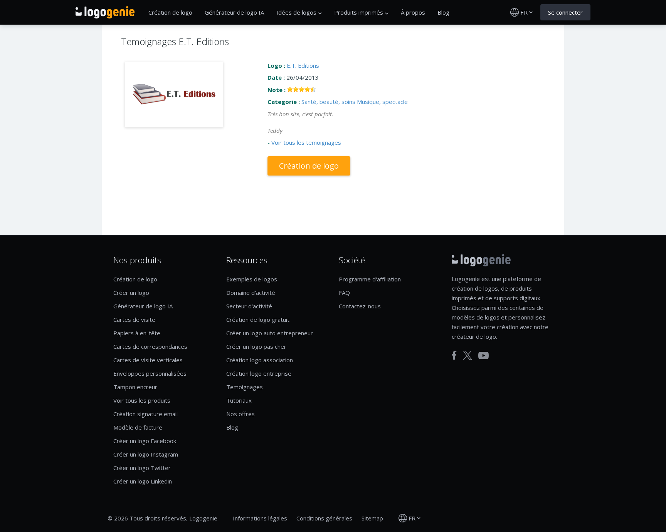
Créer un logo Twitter (142, 468)
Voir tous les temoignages (306, 142)
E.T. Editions (303, 65)
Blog (443, 12)
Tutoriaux (239, 400)
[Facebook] (454, 355)
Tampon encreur (135, 387)
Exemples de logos (251, 279)
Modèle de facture (137, 427)
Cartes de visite (134, 319)
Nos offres (240, 414)
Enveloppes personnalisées (150, 373)
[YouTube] (483, 355)
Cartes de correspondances (150, 346)
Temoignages (244, 387)
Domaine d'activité (250, 292)
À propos (413, 12)
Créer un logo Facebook (144, 441)
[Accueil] (105, 12)
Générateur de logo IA (234, 12)
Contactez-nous (360, 306)
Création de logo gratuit (257, 319)
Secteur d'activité (249, 306)
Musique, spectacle (382, 101)
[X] (467, 355)
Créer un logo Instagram (145, 454)
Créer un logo (131, 292)
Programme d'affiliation (370, 279)
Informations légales (260, 518)
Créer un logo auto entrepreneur (269, 333)
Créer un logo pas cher (256, 346)
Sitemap (372, 518)
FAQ (344, 292)
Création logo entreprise (258, 373)
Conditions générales (324, 518)
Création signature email (145, 414)
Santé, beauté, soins (328, 101)
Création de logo (170, 12)
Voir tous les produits (141, 400)
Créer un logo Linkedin (142, 481)
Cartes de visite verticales (148, 360)
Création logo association (259, 360)
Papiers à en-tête (136, 333)
